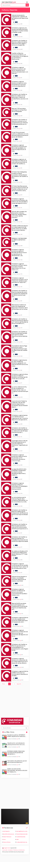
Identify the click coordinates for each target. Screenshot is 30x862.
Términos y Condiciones (19, 850)
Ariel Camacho (6, 831)
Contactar (10, 850)
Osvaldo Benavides (20, 836)
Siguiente (19, 684)
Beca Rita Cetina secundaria (9, 834)
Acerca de (4, 850)
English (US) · (7, 848)
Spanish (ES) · (13, 848)
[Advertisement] (15, 701)
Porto (4, 839)
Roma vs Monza (6, 842)
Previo (3, 684)
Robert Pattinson (7, 836)
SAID (17, 839)
